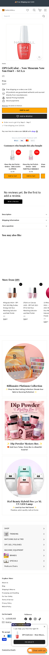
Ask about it (29, 642)
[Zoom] (39, 57)
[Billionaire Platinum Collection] (24, 362)
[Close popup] (45, 626)
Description (6, 214)
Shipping (5, 106)
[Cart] (40, 10)
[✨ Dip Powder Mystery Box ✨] (24, 420)
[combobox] (24, 16)
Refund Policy (6, 607)
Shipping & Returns (8, 589)
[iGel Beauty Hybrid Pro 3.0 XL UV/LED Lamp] (24, 478)
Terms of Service (7, 600)
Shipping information (10, 220)
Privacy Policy (7, 603)
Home (4, 64)
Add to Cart (12, 176)
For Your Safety (7, 596)
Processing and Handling (10, 593)
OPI (3, 76)
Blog (3, 586)
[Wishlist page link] (28, 10)
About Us (5, 583)
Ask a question (7, 226)
